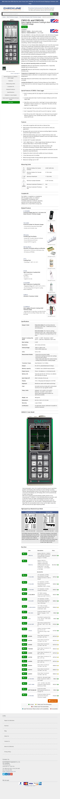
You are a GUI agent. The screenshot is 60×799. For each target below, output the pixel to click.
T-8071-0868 (31, 684)
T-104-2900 (31, 584)
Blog (5, 731)
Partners (6, 725)
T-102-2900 (31, 577)
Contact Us (7, 741)
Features (11, 80)
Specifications (10, 92)
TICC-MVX (26, 223)
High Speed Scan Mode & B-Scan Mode (11, 98)
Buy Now (10, 102)
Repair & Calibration (9, 720)
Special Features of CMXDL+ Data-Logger (11, 77)
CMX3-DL (30, 565)
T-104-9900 (31, 589)
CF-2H (25, 271)
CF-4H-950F (26, 283)
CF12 (24, 259)
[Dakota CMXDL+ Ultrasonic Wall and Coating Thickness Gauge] (11, 42)
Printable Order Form (30, 785)
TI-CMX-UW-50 (31, 607)
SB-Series (26, 235)
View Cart (53, 701)
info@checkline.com (11, 771)
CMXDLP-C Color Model (11, 95)
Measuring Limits (10, 83)
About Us (6, 736)
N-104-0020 (31, 678)
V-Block (25, 295)
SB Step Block (27, 247)
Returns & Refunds (9, 746)
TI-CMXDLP (26, 306)
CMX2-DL (30, 555)
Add (25, 554)
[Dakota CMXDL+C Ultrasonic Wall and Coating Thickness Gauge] (4, 68)
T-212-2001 (31, 601)
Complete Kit (10, 86)
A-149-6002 (26, 211)
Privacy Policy (7, 751)
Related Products (10, 89)
